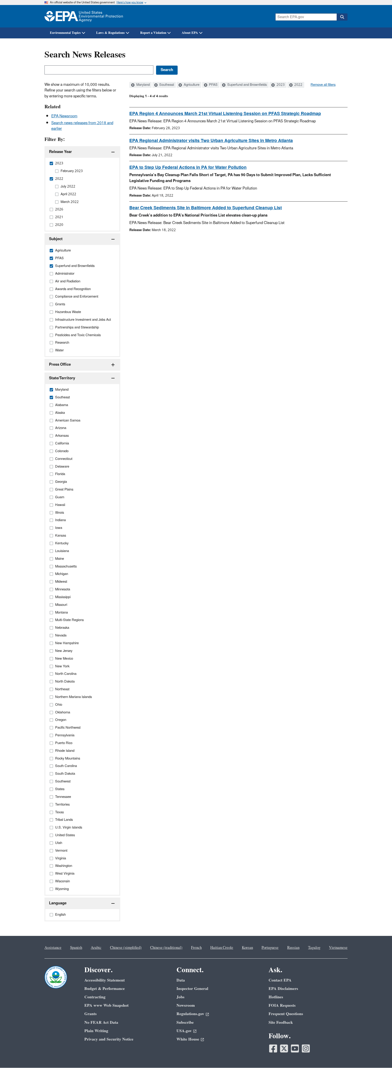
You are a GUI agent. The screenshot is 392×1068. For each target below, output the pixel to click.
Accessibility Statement (104, 980)
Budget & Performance (104, 988)
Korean (247, 948)
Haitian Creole (221, 948)
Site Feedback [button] (281, 1022)
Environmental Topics (65, 32)
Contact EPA (280, 980)
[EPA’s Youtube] (294, 1048)
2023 (280, 85)
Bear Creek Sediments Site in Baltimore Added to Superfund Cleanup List (205, 207)
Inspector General (192, 988)
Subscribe (185, 1022)
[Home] (84, 16)
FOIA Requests (282, 1005)
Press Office (60, 364)
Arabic (96, 948)
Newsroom (185, 1005)
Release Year (60, 152)
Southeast (166, 85)
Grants (90, 1013)
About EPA (190, 32)
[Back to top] (379, 1055)
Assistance (52, 948)
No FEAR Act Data (101, 1022)
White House (187, 1039)
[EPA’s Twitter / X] (284, 1048)
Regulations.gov (190, 1013)
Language (57, 903)
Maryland (142, 85)
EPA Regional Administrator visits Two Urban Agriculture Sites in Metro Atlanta (211, 140)
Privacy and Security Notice (108, 1039)
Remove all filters (323, 85)
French (196, 948)
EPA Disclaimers (283, 988)
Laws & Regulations (110, 32)
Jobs (180, 997)
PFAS (213, 85)
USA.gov (184, 1031)
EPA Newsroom (64, 116)
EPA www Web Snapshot (106, 1005)
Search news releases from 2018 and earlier (82, 126)
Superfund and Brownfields (246, 85)
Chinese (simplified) (126, 948)
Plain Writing (96, 1031)
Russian (293, 948)
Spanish (76, 948)
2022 (297, 85)
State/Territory (62, 378)
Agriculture (191, 85)
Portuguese (270, 948)
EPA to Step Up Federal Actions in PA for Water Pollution (188, 167)
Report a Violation (153, 32)
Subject (56, 239)
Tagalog (314, 948)
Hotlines (276, 997)
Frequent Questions (286, 1013)
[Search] (342, 17)
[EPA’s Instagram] (305, 1048)
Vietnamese (338, 948)
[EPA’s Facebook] (273, 1048)
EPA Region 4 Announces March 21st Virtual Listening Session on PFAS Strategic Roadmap (225, 113)
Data (180, 980)
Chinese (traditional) (166, 948)
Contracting (94, 997)
